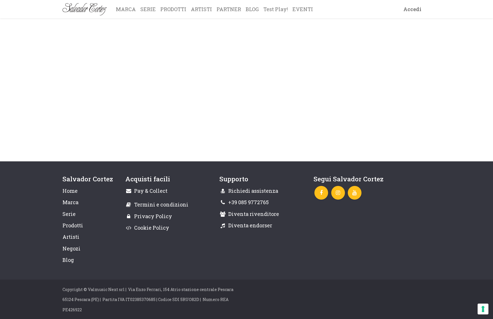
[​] (321, 193)
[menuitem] (126, 9)
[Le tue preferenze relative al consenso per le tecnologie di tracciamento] (483, 309)
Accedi (412, 9)
